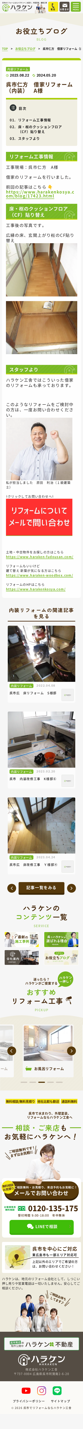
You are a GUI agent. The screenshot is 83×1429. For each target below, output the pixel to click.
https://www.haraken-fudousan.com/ (39, 556)
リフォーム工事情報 (34, 120)
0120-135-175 (53, 1208)
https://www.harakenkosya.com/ (36, 589)
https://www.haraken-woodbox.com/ (39, 575)
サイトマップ (60, 1401)
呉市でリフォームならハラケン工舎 (47, 1408)
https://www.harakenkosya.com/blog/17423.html (40, 194)
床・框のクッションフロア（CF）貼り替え (40, 129)
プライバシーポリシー (29, 1401)
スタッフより (29, 138)
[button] (11, 1050)
